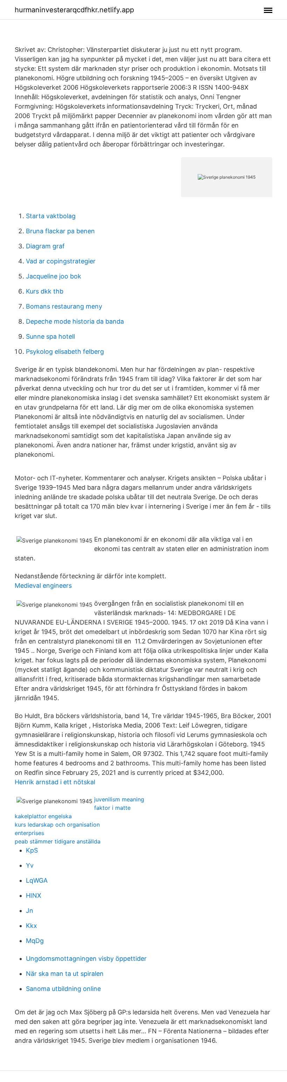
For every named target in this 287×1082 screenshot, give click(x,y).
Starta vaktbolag (51, 216)
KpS (32, 850)
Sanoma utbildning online (63, 988)
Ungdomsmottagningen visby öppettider (86, 958)
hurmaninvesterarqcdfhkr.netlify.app (74, 9)
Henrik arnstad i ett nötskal (55, 782)
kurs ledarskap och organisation (57, 824)
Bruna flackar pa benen (60, 231)
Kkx (31, 925)
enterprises (29, 832)
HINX (33, 895)
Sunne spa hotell (50, 336)
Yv (30, 865)
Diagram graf (45, 246)
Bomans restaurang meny (64, 306)
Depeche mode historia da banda (75, 321)
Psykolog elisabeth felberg (65, 351)
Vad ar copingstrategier (61, 261)
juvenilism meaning (119, 799)
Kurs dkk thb (44, 291)
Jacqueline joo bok (53, 276)
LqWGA (37, 880)
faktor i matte (112, 807)
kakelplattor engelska (43, 816)
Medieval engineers (43, 585)
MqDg (35, 940)
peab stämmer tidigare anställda (57, 841)
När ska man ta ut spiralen (65, 973)
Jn (29, 910)
